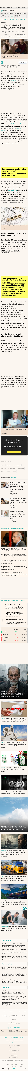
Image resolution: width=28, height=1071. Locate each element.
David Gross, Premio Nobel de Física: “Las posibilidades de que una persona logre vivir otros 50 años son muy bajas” (13, 550)
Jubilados (17, 7)
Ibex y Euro (23, 13)
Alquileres (3, 468)
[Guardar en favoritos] (2, 62)
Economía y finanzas (14, 13)
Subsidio (23, 1015)
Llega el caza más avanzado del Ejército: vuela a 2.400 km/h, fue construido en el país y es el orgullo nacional (14, 562)
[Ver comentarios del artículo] (16, 67)
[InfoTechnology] (14, 1034)
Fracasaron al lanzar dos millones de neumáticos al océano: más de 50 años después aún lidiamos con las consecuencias (14, 574)
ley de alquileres (11, 468)
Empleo (18, 1011)
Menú (3, 1069)
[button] (25, 908)
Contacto (6, 1037)
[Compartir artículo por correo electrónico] (13, 67)
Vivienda (23, 7)
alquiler (23, 19)
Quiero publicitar (15, 452)
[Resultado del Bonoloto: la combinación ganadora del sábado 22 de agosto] (14, 758)
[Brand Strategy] (18, 1031)
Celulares (11, 1011)
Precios (4, 1015)
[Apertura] (4, 1031)
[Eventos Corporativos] (12, 1031)
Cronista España (4, 19)
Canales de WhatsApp (13, 1037)
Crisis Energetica (13, 1015)
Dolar (8, 1069)
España (14, 471)
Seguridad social (10, 7)
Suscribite (22, 1037)
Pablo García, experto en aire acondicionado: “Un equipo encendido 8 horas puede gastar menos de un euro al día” (14, 568)
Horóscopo (14, 1019)
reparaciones (12, 190)
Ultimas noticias (4, 13)
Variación (15, 629)
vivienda (8, 471)
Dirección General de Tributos (16, 124)
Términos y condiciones (14, 1050)
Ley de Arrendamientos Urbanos (14, 465)
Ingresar (25, 1069)
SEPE (25, 1011)
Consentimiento (14, 1055)
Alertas (19, 1069)
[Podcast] (24, 1031)
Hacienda (14, 80)
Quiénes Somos (8, 1040)
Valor (25, 629)
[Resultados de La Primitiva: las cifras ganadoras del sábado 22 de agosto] (14, 782)
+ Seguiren (23, 62)
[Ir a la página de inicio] (2, 11)
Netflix (3, 1011)
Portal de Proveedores (18, 1040)
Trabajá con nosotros (14, 1042)
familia (2, 471)
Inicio (14, 1069)
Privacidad (14, 1052)
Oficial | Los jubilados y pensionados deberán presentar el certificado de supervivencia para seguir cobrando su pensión (14, 614)
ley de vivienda (20, 468)
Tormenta (2, 7)
